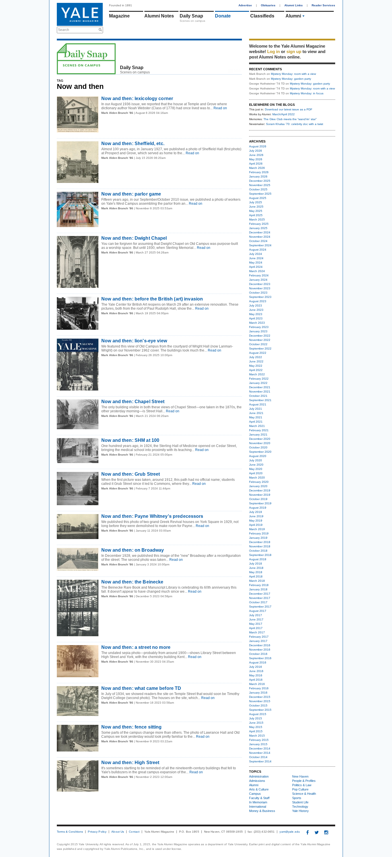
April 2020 (256, 473)
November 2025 (259, 185)
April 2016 (256, 679)
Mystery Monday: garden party (291, 78)
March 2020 (257, 477)
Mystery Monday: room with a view (293, 73)
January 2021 (258, 434)
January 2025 (258, 228)
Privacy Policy (97, 831)
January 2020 (258, 486)
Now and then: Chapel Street (133, 401)
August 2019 (257, 507)
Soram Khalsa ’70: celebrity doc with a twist (294, 124)
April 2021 (256, 421)
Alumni (293, 15)
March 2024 (257, 271)
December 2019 (259, 490)
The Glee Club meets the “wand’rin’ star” (290, 119)
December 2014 (259, 748)
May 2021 (255, 417)
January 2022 (258, 382)
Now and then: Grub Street (130, 474)
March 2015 (257, 735)
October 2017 (258, 602)
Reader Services (323, 5)
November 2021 (259, 391)
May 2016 (255, 675)
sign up (293, 51)
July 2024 (255, 253)
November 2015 (259, 701)
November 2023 (259, 288)
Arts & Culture (259, 789)
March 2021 (257, 425)
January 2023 (258, 331)
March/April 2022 (283, 114)
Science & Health (304, 793)
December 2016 (259, 645)
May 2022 (255, 365)
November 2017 (259, 598)
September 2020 (260, 451)
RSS (237, 71)
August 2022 (257, 352)
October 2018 (258, 550)
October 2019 (258, 499)
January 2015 (258, 744)
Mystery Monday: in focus (306, 93)
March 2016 (257, 684)
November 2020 (259, 443)
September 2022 (260, 348)
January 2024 (258, 279)
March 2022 (257, 374)
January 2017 (258, 641)
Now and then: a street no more (135, 647)
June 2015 (256, 722)
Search (63, 30)
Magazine (119, 15)
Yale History (300, 811)
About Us (117, 831)
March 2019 (257, 529)
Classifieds (262, 15)
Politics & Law (301, 785)
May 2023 (255, 314)
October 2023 (258, 292)
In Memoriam (258, 802)
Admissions (257, 780)
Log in (273, 51)
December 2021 (259, 387)
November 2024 (259, 236)
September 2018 (260, 555)
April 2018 (256, 576)
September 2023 (260, 296)
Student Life (300, 802)
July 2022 (255, 357)
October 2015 (258, 705)
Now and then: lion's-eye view (134, 340)
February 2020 (259, 481)
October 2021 (258, 395)
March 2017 (257, 632)
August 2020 (257, 456)
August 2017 (257, 610)
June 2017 (256, 619)
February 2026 (259, 172)
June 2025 (256, 206)
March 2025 (257, 219)
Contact (134, 831)
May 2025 (255, 210)
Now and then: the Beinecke (132, 581)
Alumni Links (293, 5)
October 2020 (258, 447)
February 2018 (259, 585)
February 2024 (259, 275)
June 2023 (256, 309)
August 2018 (257, 559)
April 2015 (256, 731)
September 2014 (260, 761)
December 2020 (259, 438)
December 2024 (259, 232)
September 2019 (260, 503)
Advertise (245, 5)
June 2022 (256, 361)
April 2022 (256, 370)
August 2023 (257, 301)
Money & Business (262, 811)
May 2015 (255, 727)
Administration (259, 776)
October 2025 (258, 189)
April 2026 (256, 163)
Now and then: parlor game (131, 194)
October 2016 (258, 653)
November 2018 (259, 546)
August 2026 (257, 146)
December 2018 (259, 542)
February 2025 (259, 223)
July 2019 (255, 512)
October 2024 (258, 241)
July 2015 (255, 718)
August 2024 (257, 249)
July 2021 (255, 408)
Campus (255, 793)
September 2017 (260, 606)
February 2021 (259, 430)
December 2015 (259, 696)
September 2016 (260, 658)
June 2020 (256, 464)
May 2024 (255, 262)
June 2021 (256, 413)
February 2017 (259, 636)
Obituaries (268, 5)
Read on (220, 108)
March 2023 (257, 322)
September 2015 (260, 709)
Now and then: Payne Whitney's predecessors (152, 516)
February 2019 (259, 533)
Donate (223, 15)
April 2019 (256, 524)
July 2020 (255, 460)
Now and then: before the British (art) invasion (152, 298)
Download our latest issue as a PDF (288, 109)
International (257, 806)
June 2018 (256, 567)
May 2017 (255, 623)
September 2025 (260, 193)
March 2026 (257, 167)
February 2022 (259, 378)
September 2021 (260, 400)
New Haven (300, 776)
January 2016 (258, 692)
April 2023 (256, 318)
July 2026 (255, 150)
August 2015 (257, 714)
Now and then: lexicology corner (137, 98)
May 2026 (255, 159)
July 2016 (255, 666)
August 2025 (257, 198)
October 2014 (258, 757)
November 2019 (259, 494)
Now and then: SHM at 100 (130, 440)
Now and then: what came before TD (141, 688)
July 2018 (255, 563)
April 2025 (256, 215)
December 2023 (259, 284)
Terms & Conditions (70, 831)
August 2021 (257, 404)
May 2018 (255, 572)
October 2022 (258, 344)
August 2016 (257, 662)
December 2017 (259, 593)
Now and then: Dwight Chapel (134, 238)
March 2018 (257, 580)
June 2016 (256, 671)
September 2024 (260, 245)
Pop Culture (300, 789)
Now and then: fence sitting (131, 727)
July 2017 (255, 615)
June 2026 (256, 155)
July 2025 (255, 202)
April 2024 (256, 266)
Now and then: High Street (130, 762)
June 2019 (256, 516)
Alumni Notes (159, 15)
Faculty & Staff (259, 798)
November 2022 (259, 339)
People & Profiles (304, 780)
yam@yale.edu (290, 831)
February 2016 (259, 688)
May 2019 (255, 520)
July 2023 (255, 305)
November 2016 (259, 649)
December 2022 (259, 335)
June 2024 (256, 258)
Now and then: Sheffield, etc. (132, 143)
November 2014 (259, 752)
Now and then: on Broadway (132, 550)
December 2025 (259, 180)
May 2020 (255, 469)
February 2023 (259, 327)
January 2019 (258, 537)
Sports (296, 798)
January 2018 (258, 589)
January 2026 (258, 176)
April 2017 (256, 628)
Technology (300, 806)
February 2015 (259, 739)
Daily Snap (191, 15)
